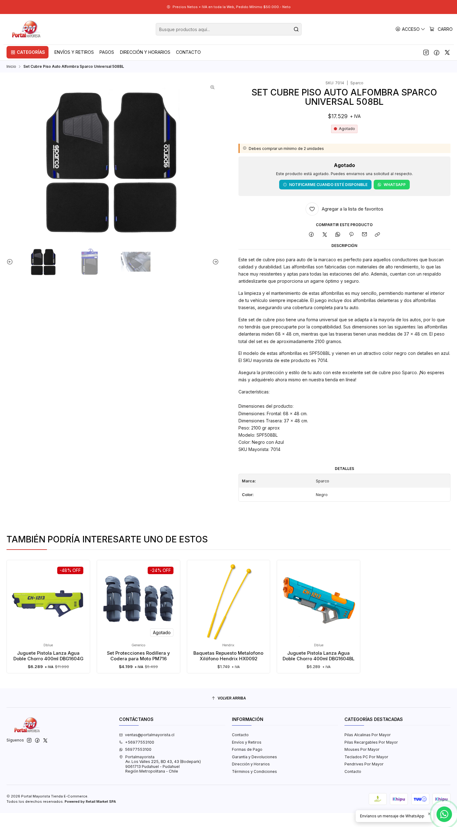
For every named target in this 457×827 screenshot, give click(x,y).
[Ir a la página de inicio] (26, 29)
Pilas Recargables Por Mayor (371, 742)
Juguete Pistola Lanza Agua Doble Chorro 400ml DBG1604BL (318, 656)
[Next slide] (214, 261)
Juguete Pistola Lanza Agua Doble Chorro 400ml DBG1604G (48, 656)
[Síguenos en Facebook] (436, 52)
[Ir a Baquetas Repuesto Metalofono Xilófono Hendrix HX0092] (228, 601)
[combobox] (229, 29)
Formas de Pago (247, 749)
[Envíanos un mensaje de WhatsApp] (444, 814)
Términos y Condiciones (254, 771)
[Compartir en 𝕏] (325, 234)
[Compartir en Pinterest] (351, 234)
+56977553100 (139, 742)
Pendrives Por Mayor (364, 764)
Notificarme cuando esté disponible (328, 184)
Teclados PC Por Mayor (366, 757)
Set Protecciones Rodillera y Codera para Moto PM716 (138, 656)
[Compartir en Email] (364, 234)
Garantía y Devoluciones (254, 757)
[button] (27, 52)
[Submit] (296, 29)
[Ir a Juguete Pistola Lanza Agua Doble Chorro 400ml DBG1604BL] (318, 601)
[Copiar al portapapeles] (377, 234)
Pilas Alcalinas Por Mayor (367, 734)
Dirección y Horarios (251, 764)
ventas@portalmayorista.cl (149, 734)
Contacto (240, 734)
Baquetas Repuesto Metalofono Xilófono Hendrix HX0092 (228, 656)
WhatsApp (395, 184)
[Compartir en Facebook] (311, 234)
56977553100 (138, 749)
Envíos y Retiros (246, 742)
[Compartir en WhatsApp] (338, 234)
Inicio (11, 66)
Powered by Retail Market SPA (90, 801)
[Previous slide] (11, 261)
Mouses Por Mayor (362, 749)
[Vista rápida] (16, 607)
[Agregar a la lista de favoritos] (16, 593)
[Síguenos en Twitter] (447, 52)
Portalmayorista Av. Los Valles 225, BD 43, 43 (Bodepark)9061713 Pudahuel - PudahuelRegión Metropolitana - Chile (163, 764)
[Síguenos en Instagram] (426, 52)
